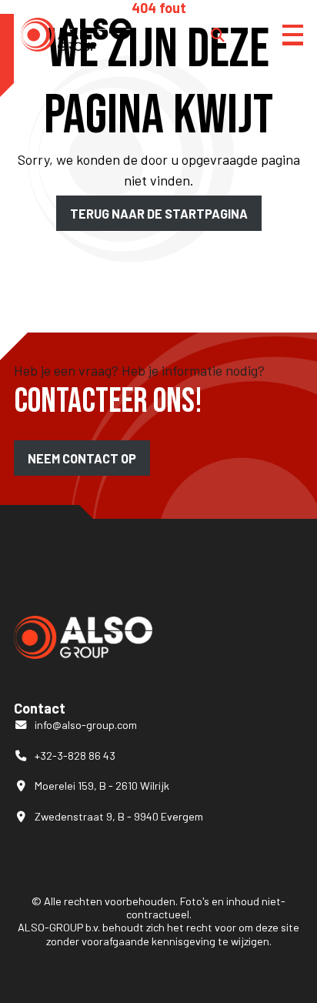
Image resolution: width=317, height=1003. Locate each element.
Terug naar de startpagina (159, 213)
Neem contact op (82, 458)
